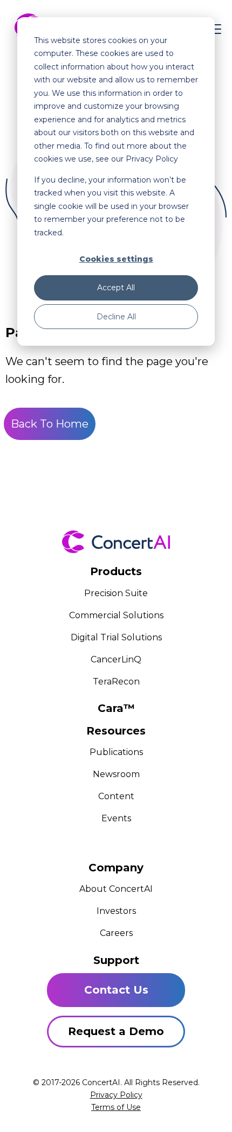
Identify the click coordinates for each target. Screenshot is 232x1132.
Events (116, 818)
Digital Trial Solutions (116, 637)
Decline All (116, 317)
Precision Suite (116, 593)
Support (116, 960)
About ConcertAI (116, 889)
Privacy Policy (116, 1095)
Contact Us (116, 989)
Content (116, 796)
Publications (116, 752)
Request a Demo (116, 1031)
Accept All (116, 287)
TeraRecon (116, 681)
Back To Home (49, 423)
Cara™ (116, 708)
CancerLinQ (116, 659)
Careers (116, 933)
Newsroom (116, 774)
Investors (116, 911)
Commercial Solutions (116, 615)
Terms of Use (116, 1107)
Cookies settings (116, 259)
